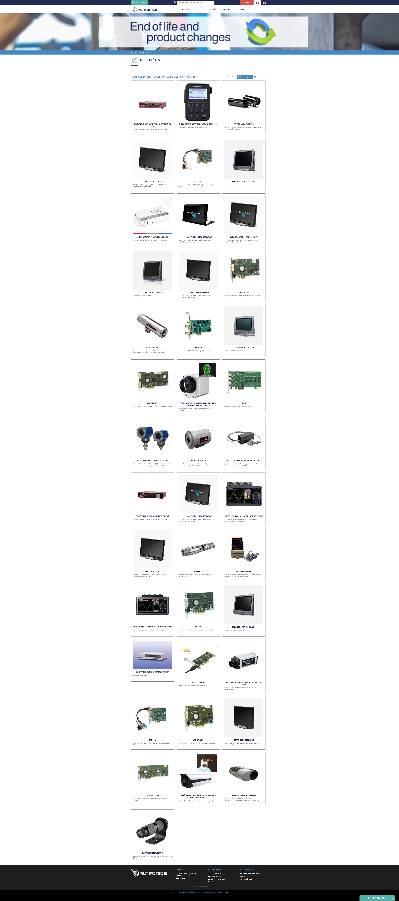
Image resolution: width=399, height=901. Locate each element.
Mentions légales (209, 893)
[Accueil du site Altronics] (144, 9)
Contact (242, 9)
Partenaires (227, 9)
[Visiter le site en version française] (257, 2)
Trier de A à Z (231, 77)
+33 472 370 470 (140, 2)
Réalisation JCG (222, 893)
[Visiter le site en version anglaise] (264, 2)
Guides (200, 9)
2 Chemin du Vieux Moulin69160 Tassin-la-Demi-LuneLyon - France (186, 876)
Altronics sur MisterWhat (199, 886)
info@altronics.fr (214, 876)
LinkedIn (211, 882)
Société (213, 9)
